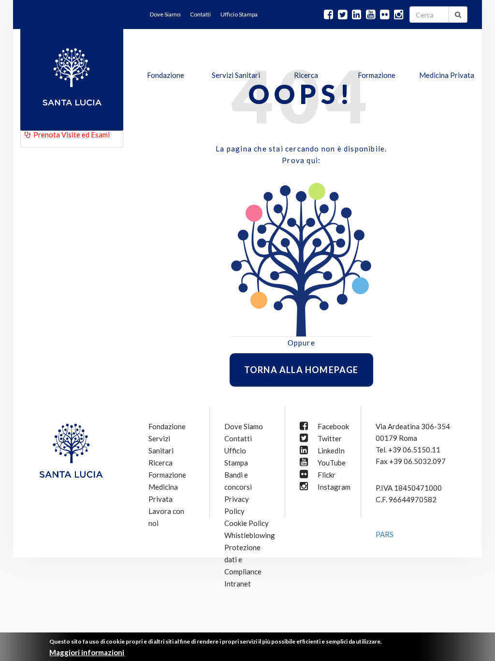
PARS (384, 534)
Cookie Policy (246, 523)
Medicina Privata (446, 75)
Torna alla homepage (301, 369)
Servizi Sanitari (236, 75)
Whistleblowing (249, 535)
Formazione (376, 75)
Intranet (237, 583)
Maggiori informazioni (86, 652)
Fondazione (165, 75)
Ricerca (306, 75)
